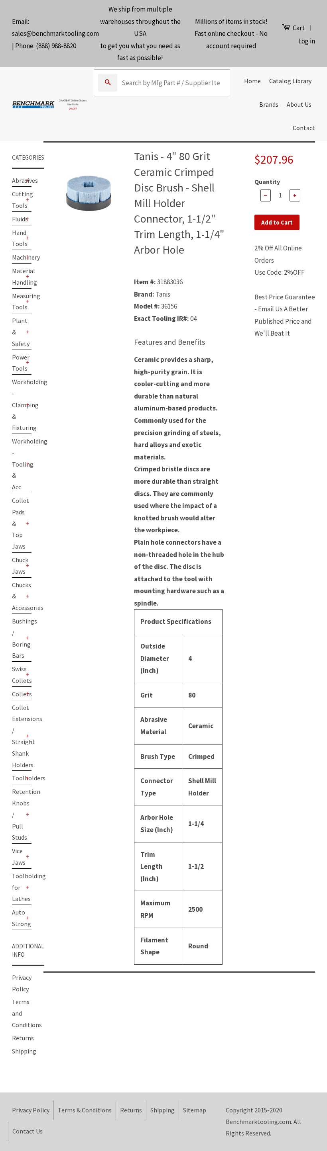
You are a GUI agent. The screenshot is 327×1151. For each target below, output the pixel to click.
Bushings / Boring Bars (18, 638)
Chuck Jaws (18, 565)
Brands (268, 104)
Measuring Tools (18, 301)
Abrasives (18, 180)
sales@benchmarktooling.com (55, 33)
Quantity (267, 182)
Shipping (24, 1051)
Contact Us (27, 1131)
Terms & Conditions (85, 1110)
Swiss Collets (18, 674)
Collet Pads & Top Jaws (18, 523)
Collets (18, 694)
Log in (306, 41)
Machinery (18, 257)
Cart (298, 27)
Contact (304, 128)
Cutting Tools (18, 199)
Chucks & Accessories (18, 596)
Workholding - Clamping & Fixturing (18, 405)
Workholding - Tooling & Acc (18, 464)
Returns (23, 1038)
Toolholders (18, 778)
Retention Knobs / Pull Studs (18, 814)
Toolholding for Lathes (18, 887)
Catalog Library (290, 81)
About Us (299, 104)
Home (252, 81)
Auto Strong (18, 918)
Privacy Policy (30, 1110)
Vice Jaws (18, 856)
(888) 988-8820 (56, 45)
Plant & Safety (18, 332)
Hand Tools (18, 238)
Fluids (18, 219)
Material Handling (18, 276)
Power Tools (18, 363)
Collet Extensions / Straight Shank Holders (18, 736)
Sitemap (194, 1110)
